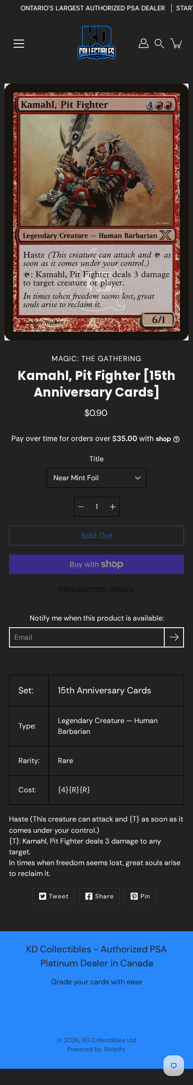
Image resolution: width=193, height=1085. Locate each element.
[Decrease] (81, 507)
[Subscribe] (174, 637)
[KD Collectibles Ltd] (96, 43)
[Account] (143, 43)
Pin (145, 896)
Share (104, 896)
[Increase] (112, 507)
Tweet (59, 896)
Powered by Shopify (96, 1049)
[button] (159, 43)
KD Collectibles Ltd (109, 1040)
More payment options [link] (96, 588)
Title (96, 459)
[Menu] (19, 43)
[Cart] (177, 43)
